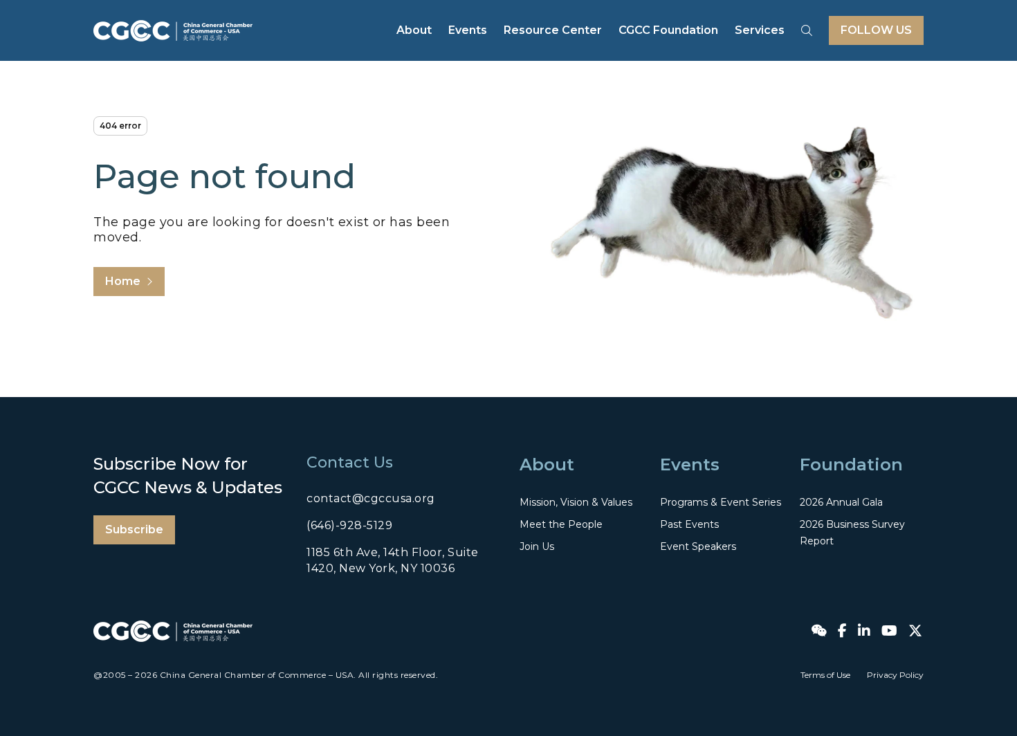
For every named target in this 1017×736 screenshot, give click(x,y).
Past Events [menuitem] (689, 524)
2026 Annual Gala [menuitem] (841, 502)
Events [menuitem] (467, 30)
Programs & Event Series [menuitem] (720, 502)
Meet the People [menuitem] (561, 524)
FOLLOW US (876, 30)
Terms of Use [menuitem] (825, 675)
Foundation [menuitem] (851, 464)
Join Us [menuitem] (537, 546)
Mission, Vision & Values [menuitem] (576, 502)
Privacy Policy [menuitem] (895, 675)
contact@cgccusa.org (370, 498)
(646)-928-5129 (349, 525)
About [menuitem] (414, 30)
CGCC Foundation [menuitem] (668, 30)
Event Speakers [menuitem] (698, 546)
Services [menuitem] (760, 30)
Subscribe (134, 529)
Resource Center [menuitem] (553, 30)
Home (122, 281)
